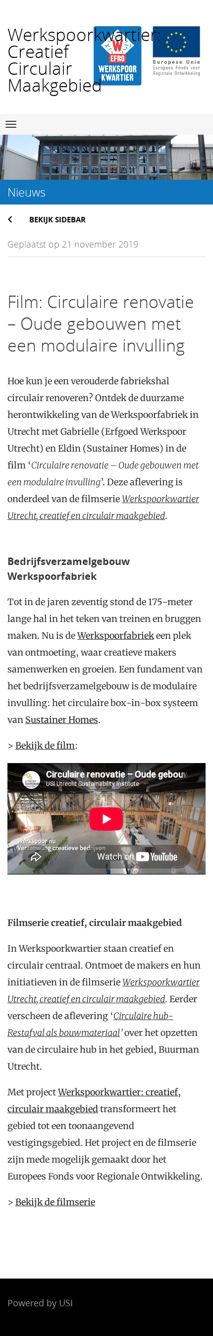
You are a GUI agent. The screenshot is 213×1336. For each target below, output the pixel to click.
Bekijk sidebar (57, 219)
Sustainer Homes (61, 719)
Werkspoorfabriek (115, 635)
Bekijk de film (45, 745)
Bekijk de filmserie (55, 1202)
